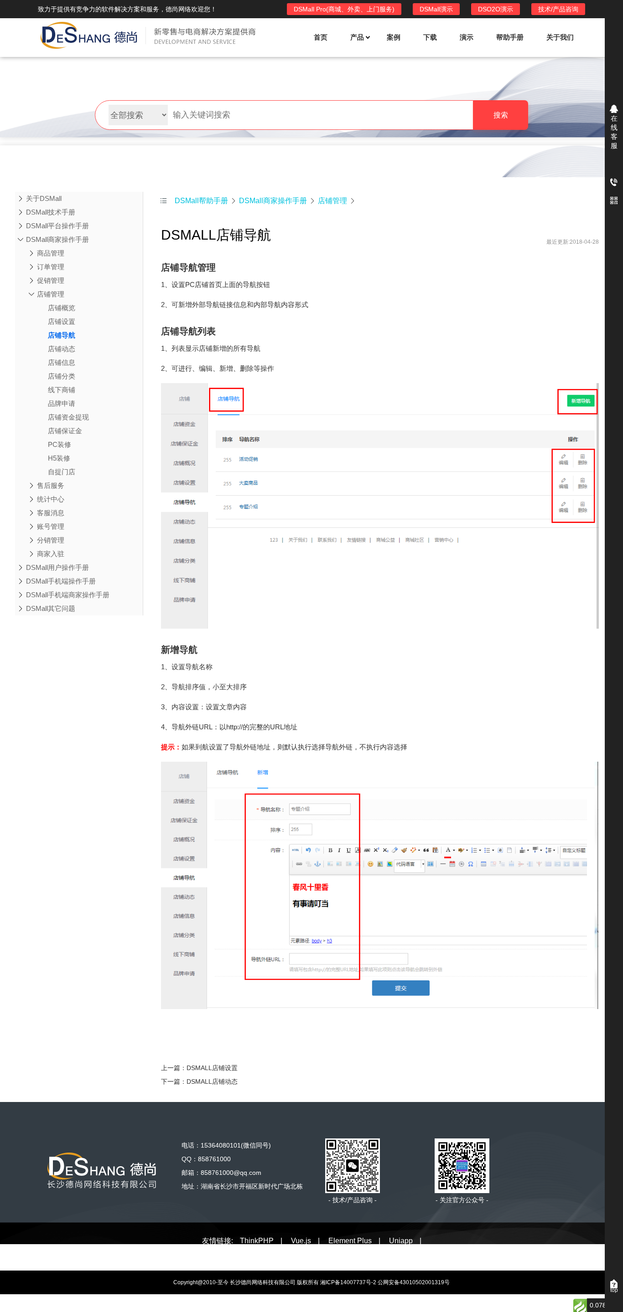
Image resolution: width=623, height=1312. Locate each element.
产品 (357, 37)
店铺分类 (61, 376)
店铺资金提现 (68, 417)
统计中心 (50, 499)
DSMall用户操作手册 (57, 567)
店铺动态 (61, 349)
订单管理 (50, 267)
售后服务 (50, 485)
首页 (320, 37)
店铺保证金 (65, 431)
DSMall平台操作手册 (57, 226)
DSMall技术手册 (50, 212)
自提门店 (61, 472)
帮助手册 (510, 37)
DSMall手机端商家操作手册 (67, 595)
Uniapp (401, 1241)
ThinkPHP (257, 1241)
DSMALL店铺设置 (212, 1067)
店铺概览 (61, 308)
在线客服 (614, 131)
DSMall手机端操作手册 (61, 581)
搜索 (500, 115)
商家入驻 (50, 554)
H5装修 (59, 458)
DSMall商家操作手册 (57, 239)
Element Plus (350, 1241)
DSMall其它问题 (50, 608)
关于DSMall (44, 198)
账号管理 (50, 526)
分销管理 (50, 540)
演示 (466, 37)
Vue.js (301, 1241)
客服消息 (50, 513)
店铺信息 (61, 362)
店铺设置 (61, 321)
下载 (430, 37)
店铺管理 (50, 294)
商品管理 (50, 253)
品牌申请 (61, 403)
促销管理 (50, 280)
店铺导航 (61, 335)
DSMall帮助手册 (201, 201)
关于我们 (560, 37)
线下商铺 (61, 390)
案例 (393, 37)
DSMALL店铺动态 (212, 1081)
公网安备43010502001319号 (414, 1282)
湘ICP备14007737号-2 (348, 1282)
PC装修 (59, 444)
